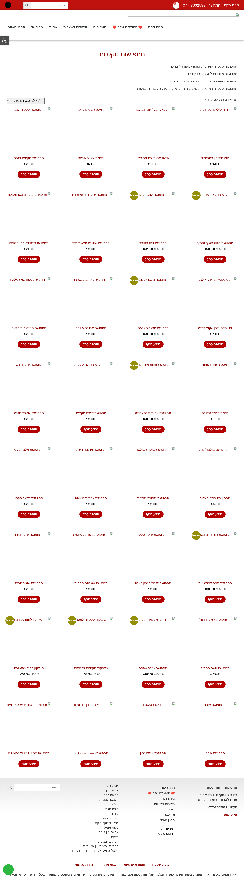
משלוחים (99, 27)
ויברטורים (112, 785)
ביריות (114, 813)
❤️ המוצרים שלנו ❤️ (127, 27)
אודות (53, 27)
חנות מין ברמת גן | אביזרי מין (100, 846)
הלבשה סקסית (108, 799)
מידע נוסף (153, 344)
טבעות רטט (111, 795)
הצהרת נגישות (85, 864)
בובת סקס (111, 809)
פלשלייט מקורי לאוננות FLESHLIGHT (94, 851)
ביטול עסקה (161, 864)
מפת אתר (110, 864)
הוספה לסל (215, 174)
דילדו (115, 804)
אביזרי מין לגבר (108, 832)
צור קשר (37, 27)
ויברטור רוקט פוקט (106, 823)
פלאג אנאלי (110, 827)
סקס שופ (230, 814)
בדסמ (114, 837)
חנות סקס (155, 27)
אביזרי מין (166, 829)
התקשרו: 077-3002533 (201, 5)
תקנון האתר (16, 27)
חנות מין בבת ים (108, 841)
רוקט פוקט (165, 833)
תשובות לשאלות (75, 27)
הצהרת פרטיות (134, 864)
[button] (4, 40)
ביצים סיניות (110, 818)
